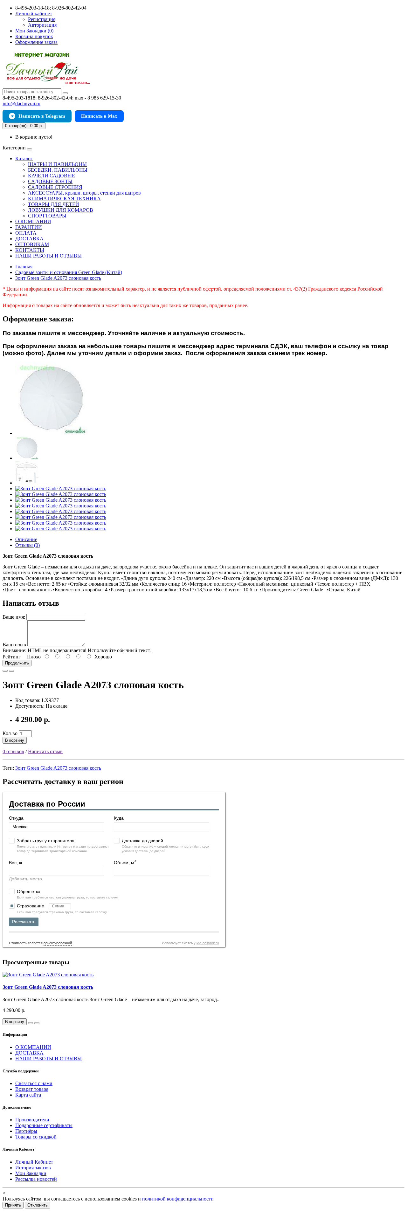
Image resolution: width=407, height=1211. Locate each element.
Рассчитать (23, 921)
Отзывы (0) (27, 545)
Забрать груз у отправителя (45, 840)
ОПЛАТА (26, 233)
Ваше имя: (14, 617)
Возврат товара (31, 1089)
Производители (32, 1119)
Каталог (24, 158)
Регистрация (41, 19)
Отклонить (37, 1205)
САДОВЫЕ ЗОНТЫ (50, 181)
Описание (26, 539)
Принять (13, 1205)
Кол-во (10, 733)
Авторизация (42, 25)
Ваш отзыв (14, 644)
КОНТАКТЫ (29, 250)
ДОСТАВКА (29, 238)
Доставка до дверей (142, 840)
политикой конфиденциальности (178, 1198)
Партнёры (26, 1131)
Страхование (31, 905)
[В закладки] (5, 671)
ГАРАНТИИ (28, 227)
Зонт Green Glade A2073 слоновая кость (58, 768)
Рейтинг (12, 656)
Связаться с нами (33, 1083)
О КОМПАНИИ (33, 221)
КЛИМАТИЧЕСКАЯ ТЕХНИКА (64, 198)
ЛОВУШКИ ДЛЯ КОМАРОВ (60, 210)
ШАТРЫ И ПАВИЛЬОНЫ (57, 164)
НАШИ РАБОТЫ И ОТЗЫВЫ (48, 255)
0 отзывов (13, 751)
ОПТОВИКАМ (32, 244)
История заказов (33, 1167)
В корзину (14, 740)
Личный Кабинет (34, 1162)
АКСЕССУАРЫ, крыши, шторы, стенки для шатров (84, 193)
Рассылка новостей (36, 1179)
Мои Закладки (30, 1173)
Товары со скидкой (36, 1136)
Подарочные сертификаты (43, 1125)
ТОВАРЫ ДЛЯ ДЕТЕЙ (53, 204)
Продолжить (17, 663)
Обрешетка (28, 891)
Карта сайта (28, 1094)
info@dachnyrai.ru (21, 103)
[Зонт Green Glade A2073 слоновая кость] (51, 433)
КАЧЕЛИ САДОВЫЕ (51, 175)
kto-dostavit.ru (208, 943)
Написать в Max (99, 116)
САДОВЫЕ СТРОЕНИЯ (55, 187)
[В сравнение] (11, 671)
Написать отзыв (45, 751)
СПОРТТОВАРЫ (47, 215)
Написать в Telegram (41, 116)
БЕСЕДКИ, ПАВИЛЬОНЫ (57, 170)
